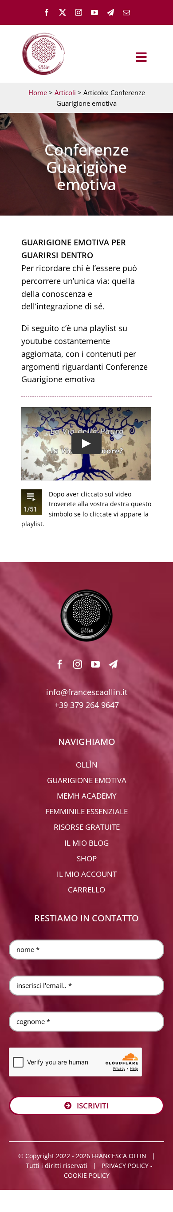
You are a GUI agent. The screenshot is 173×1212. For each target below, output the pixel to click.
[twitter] (62, 12)
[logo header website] (43, 31)
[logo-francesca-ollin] (86, 593)
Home (37, 92)
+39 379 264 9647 (87, 705)
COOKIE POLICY (87, 1175)
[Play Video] (86, 443)
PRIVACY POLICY (125, 1165)
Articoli (65, 92)
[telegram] (110, 12)
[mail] (126, 12)
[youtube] (94, 12)
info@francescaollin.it (86, 692)
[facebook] (46, 12)
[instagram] (78, 12)
